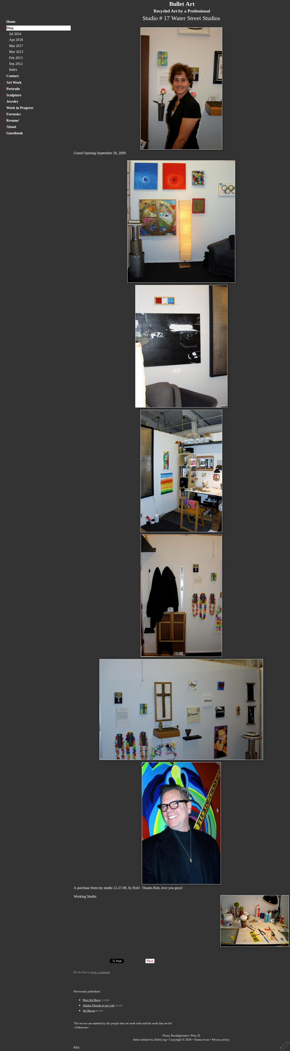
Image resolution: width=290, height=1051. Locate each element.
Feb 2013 (16, 58)
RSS (76, 1047)
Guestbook (14, 133)
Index (13, 69)
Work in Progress (19, 108)
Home (10, 22)
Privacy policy (221, 1039)
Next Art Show (91, 1000)
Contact (12, 76)
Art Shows (89, 1010)
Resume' (12, 120)
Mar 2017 (16, 46)
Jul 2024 (15, 34)
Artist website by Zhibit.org (150, 1039)
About (11, 127)
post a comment (100, 972)
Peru (193, 1035)
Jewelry (12, 101)
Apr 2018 (16, 40)
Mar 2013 (16, 52)
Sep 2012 (16, 64)
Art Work (14, 82)
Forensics (13, 114)
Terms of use (201, 1039)
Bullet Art (182, 4)
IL (199, 1035)
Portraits (13, 89)
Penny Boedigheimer (175, 1035)
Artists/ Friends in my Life (99, 1005)
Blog (9, 28)
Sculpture (13, 95)
